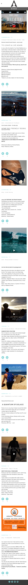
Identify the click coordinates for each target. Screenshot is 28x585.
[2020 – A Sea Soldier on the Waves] (14, 103)
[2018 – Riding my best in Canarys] (14, 240)
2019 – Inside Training (7, 192)
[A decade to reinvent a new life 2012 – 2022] (14, 21)
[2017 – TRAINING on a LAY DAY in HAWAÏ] (14, 376)
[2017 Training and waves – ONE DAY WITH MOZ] (14, 309)
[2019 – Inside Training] (14, 173)
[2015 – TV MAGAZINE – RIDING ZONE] (14, 518)
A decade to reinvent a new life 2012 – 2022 (13, 39)
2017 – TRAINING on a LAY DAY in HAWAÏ (12, 396)
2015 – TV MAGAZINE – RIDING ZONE (11, 537)
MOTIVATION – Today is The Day (10, 468)
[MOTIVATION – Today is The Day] (14, 449)
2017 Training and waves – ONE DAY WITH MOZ (14, 328)
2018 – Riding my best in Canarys (10, 259)
